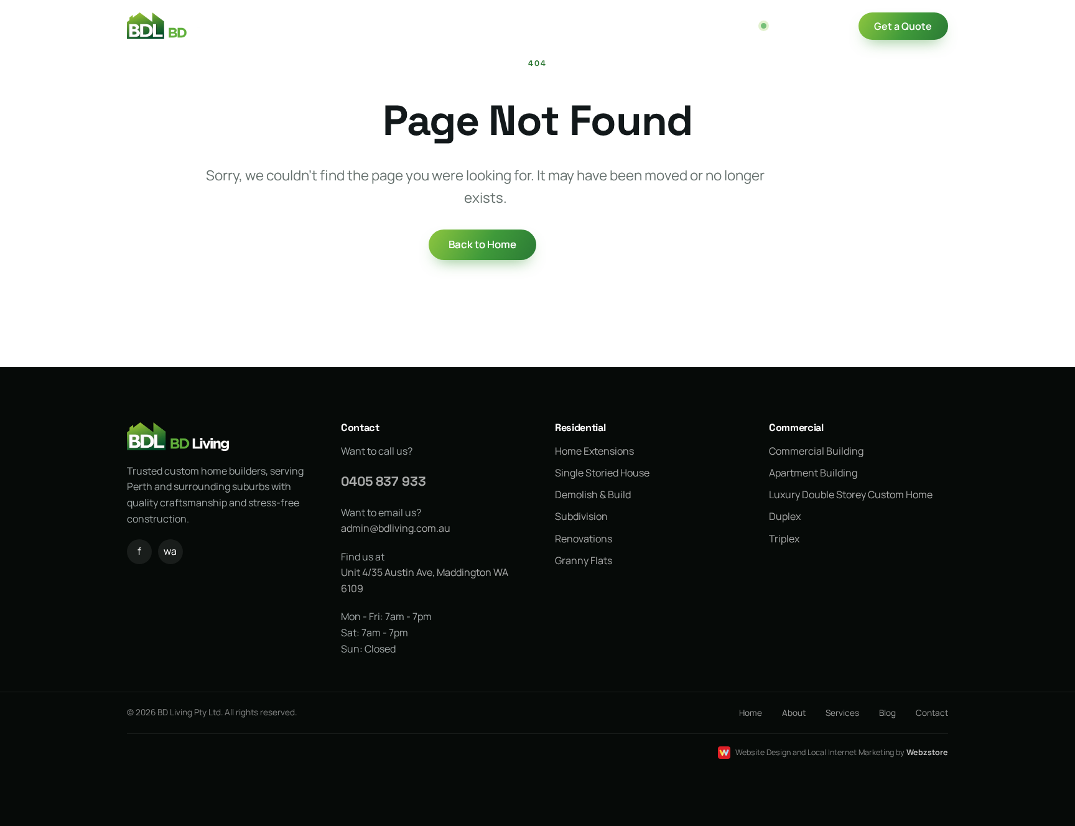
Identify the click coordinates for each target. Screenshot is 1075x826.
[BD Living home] (176, 26)
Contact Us (663, 25)
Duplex (785, 516)
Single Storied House (602, 473)
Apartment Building (813, 473)
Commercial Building (816, 451)
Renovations (583, 538)
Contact (360, 428)
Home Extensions (594, 451)
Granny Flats (583, 560)
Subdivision (581, 516)
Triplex (784, 538)
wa (170, 551)
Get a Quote (903, 26)
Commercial (796, 428)
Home (309, 25)
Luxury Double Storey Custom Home (851, 494)
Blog (606, 25)
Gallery (558, 25)
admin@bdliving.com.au (395, 528)
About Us (365, 25)
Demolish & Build (593, 494)
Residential (580, 428)
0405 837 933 (805, 25)
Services (426, 25)
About (794, 712)
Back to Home (482, 244)
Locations (499, 25)
